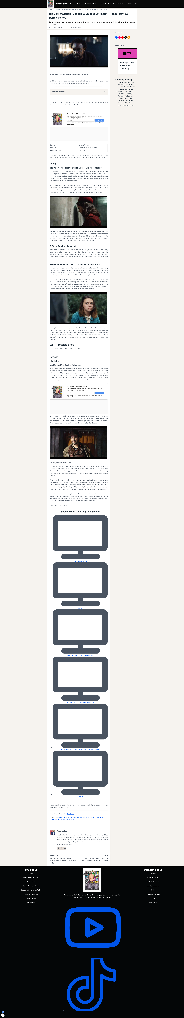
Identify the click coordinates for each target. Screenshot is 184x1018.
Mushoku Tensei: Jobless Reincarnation (80, 702)
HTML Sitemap (31, 898)
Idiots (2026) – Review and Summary (127, 65)
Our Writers (31, 902)
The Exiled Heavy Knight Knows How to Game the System (80, 749)
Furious (80, 797)
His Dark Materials (72, 817)
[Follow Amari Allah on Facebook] (58, 848)
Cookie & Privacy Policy (31, 886)
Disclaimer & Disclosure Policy (31, 890)
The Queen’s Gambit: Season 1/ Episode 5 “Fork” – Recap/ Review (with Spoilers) (94, 858)
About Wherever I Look (31, 878)
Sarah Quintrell (72, 819)
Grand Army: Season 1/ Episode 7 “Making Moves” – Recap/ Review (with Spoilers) (63, 859)
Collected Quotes (153, 882)
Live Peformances (153, 886)
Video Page (153, 902)
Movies (153, 890)
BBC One (62, 817)
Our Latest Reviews (153, 894)
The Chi (80, 608)
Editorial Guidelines (31, 894)
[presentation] (127, 53)
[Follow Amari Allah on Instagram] (61, 848)
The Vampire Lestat (80, 561)
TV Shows (87, 4)
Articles (153, 873)
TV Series (153, 898)
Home (51, 9)
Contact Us (31, 882)
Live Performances (119, 4)
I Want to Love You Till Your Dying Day (80, 655)
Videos (130, 4)
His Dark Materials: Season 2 (89, 817)
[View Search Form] (135, 4)
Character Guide (106, 4)
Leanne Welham (60, 819)
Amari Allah (54, 28)
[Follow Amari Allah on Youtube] (64, 848)
